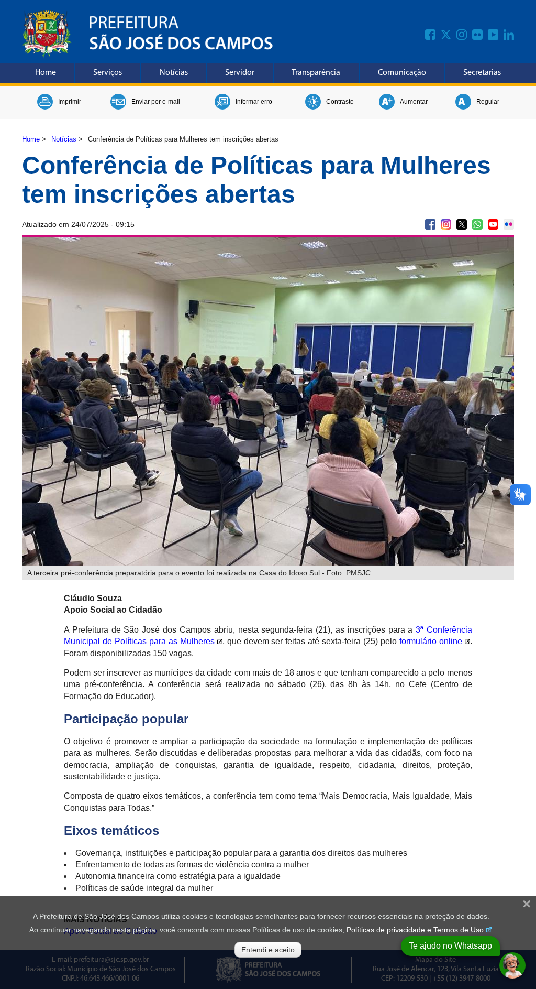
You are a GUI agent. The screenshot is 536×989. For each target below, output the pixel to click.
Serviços (107, 73)
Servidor (239, 73)
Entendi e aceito (268, 949)
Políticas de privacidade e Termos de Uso (415, 930)
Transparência (316, 73)
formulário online (430, 641)
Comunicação (402, 73)
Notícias (174, 73)
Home (45, 73)
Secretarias (482, 73)
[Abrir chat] (512, 965)
